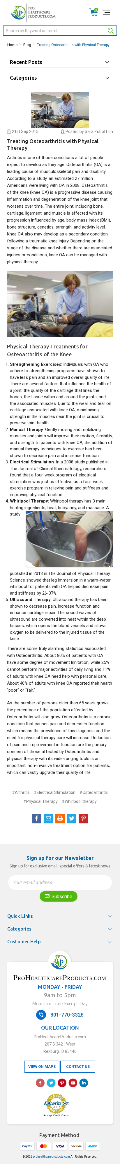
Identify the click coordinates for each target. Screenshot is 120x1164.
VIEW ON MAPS (42, 1066)
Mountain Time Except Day (60, 1003)
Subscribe (61, 896)
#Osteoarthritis (94, 792)
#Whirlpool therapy (79, 801)
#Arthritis (21, 792)
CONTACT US (78, 1066)
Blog (27, 45)
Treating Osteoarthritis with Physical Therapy (73, 45)
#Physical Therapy (40, 801)
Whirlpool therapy (66, 501)
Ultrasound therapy (71, 599)
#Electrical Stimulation (54, 792)
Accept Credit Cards (56, 1115)
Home (12, 45)
